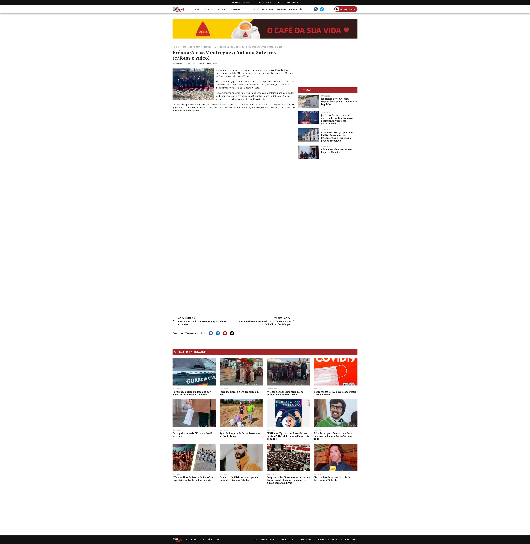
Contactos (306, 539)
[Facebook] (316, 9)
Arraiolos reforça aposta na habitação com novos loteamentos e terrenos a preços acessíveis (337, 136)
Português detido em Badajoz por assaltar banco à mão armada (192, 393)
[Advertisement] (327, 64)
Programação (287, 539)
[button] (337, 9)
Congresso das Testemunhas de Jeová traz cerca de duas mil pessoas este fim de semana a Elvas (288, 480)
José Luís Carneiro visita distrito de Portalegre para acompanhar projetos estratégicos (337, 119)
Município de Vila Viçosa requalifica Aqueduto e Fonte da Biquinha (339, 101)
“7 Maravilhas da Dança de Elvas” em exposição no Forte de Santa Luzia (193, 478)
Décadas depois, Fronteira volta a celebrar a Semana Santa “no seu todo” (333, 436)
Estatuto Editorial (264, 539)
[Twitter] (322, 9)
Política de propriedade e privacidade (337, 539)
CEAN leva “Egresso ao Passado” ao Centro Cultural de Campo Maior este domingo (288, 436)
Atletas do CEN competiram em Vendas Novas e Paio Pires (285, 393)
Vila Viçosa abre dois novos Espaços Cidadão (336, 151)
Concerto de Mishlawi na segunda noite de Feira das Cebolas (239, 478)
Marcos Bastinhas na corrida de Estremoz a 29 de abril (332, 478)
